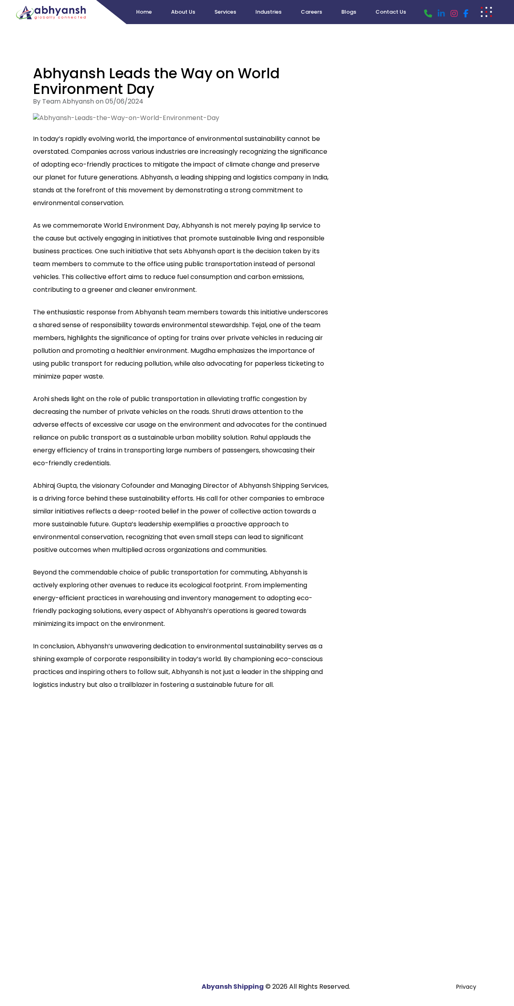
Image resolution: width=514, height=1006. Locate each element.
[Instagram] (454, 14)
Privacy (466, 987)
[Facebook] (466, 14)
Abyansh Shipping (233, 986)
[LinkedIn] (441, 14)
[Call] (428, 14)
